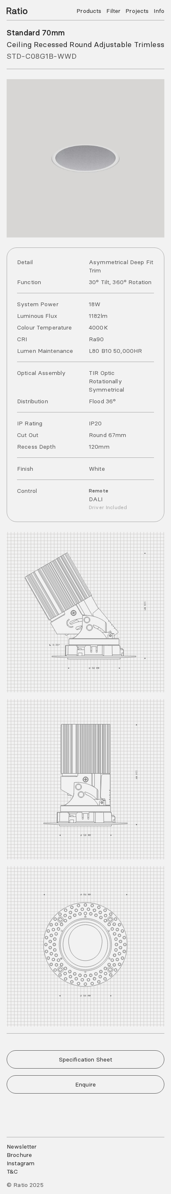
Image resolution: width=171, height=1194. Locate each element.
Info (159, 11)
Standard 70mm (36, 32)
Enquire (85, 1084)
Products (88, 11)
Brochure (19, 1155)
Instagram (20, 1163)
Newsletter (22, 1146)
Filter (113, 11)
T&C (12, 1171)
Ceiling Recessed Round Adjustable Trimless (85, 44)
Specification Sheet (85, 1059)
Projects (137, 11)
